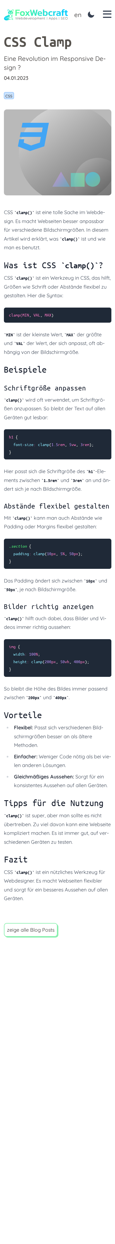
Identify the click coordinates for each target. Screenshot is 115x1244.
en (78, 15)
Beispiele (25, 369)
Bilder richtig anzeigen (49, 606)
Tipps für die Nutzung (54, 803)
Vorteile (23, 715)
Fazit (16, 859)
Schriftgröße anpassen (45, 388)
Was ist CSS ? (53, 265)
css (8, 95)
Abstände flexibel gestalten (56, 506)
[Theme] (91, 14)
